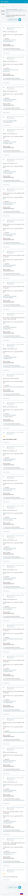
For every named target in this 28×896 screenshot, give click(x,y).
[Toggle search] (24, 2)
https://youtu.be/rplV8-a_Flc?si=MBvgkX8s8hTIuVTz (14, 386)
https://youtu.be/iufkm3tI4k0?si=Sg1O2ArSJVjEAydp (14, 732)
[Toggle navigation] (26, 2)
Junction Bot (11, 893)
